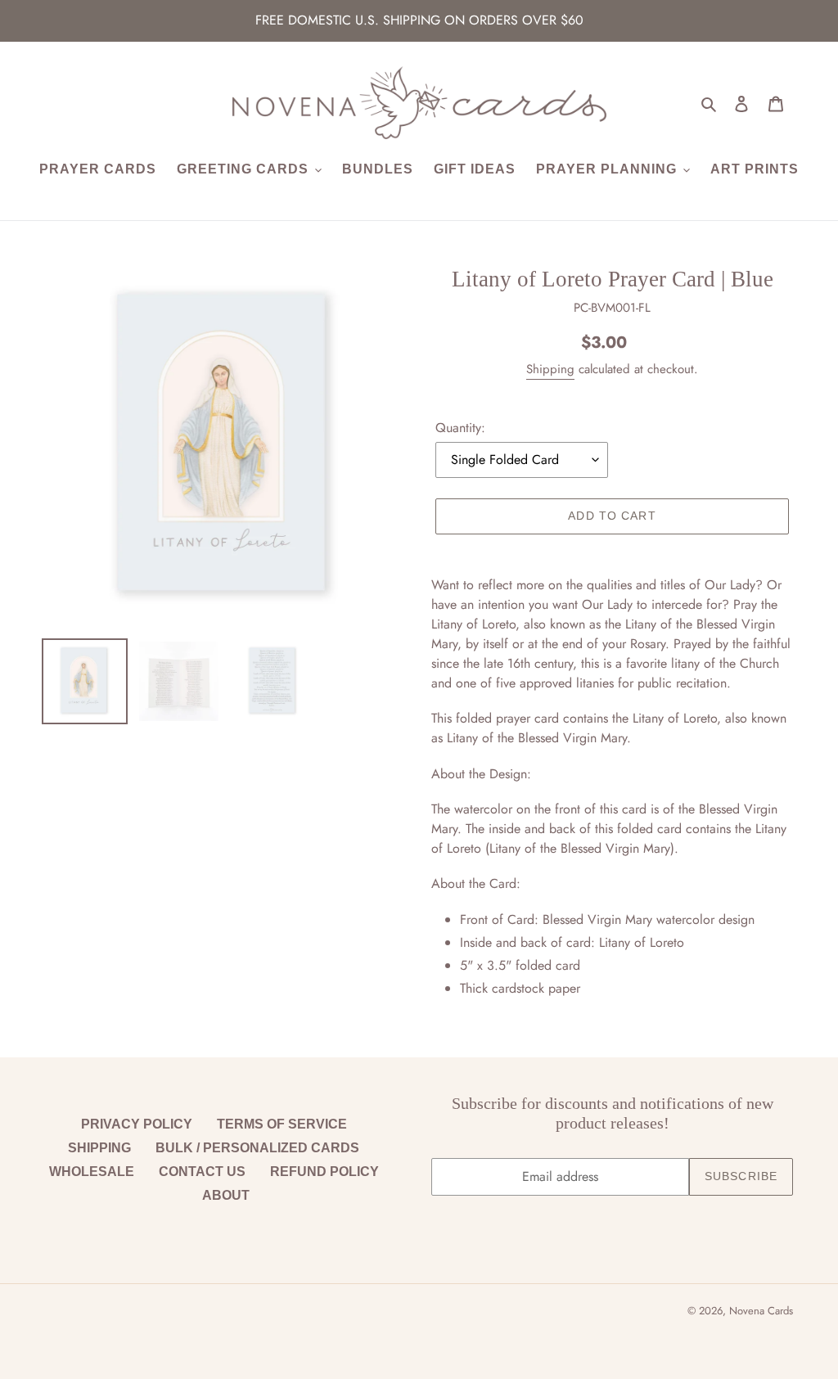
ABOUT (226, 1195)
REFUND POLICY (324, 1171)
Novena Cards (761, 1310)
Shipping (550, 369)
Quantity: (460, 427)
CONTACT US (202, 1171)
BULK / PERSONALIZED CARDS (257, 1148)
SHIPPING (99, 1148)
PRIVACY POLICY (136, 1124)
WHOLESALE (91, 1171)
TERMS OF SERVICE (282, 1124)
